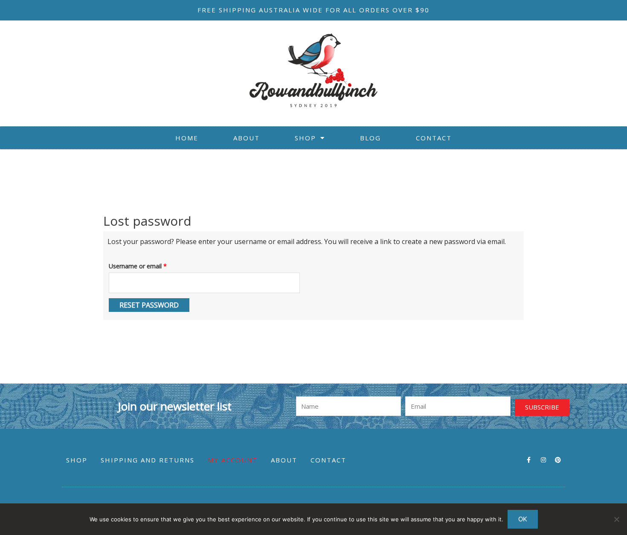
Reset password (149, 305)
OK (522, 519)
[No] (616, 519)
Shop (305, 138)
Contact (434, 138)
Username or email (150, 265)
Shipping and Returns (147, 460)
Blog (370, 138)
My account (233, 460)
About (246, 138)
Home (186, 138)
